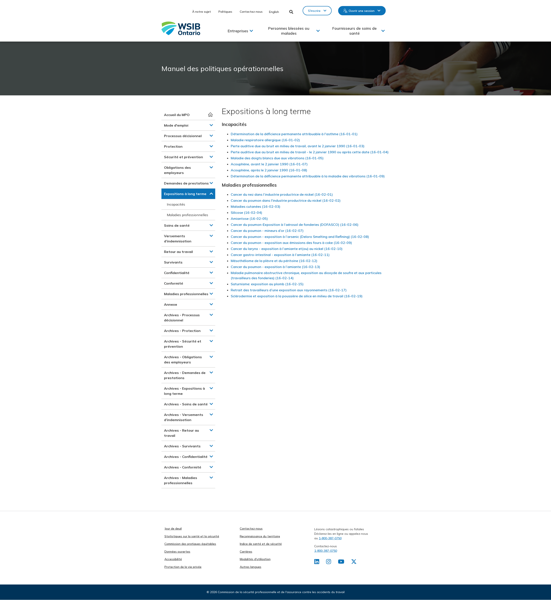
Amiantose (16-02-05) (249, 218)
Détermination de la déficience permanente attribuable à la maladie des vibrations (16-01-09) (308, 176)
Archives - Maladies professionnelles (180, 480)
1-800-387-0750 (330, 538)
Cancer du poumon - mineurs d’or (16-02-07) (267, 230)
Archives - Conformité (182, 467)
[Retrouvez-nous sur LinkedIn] (316, 562)
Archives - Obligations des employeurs (183, 359)
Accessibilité (173, 559)
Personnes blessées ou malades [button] (288, 31)
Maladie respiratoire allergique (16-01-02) (265, 140)
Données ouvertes (177, 551)
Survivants (173, 262)
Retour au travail (178, 252)
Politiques (225, 12)
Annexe (170, 304)
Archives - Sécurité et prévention (182, 344)
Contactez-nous (251, 12)
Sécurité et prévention (183, 157)
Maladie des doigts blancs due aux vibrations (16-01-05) (277, 158)
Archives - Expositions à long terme (184, 391)
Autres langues (250, 567)
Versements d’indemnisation (177, 238)
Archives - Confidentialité (185, 456)
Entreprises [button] (238, 30)
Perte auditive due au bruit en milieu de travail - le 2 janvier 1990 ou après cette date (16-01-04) (309, 152)
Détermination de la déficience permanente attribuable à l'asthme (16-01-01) (294, 134)
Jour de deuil (173, 528)
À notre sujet (201, 12)
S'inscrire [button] (314, 11)
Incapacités (176, 204)
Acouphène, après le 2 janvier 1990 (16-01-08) (269, 170)
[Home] (180, 28)
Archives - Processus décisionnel (182, 317)
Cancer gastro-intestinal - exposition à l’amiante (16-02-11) (280, 255)
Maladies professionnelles (187, 215)
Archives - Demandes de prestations (185, 375)
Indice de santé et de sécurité (261, 544)
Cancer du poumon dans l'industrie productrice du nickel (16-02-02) (286, 200)
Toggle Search (291, 12)
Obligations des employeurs (177, 170)
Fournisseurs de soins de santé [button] (354, 31)
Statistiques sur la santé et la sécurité (191, 536)
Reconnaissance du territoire (260, 536)
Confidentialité (176, 273)
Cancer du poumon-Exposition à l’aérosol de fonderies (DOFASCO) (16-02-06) (294, 224)
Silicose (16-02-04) (246, 212)
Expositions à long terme (185, 194)
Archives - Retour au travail (181, 433)
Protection (173, 146)
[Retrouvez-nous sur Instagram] (328, 562)
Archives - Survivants (182, 446)
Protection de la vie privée (182, 567)
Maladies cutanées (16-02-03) (255, 206)
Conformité (173, 283)
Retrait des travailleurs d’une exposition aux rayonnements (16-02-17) (289, 290)
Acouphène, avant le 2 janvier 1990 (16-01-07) (269, 164)
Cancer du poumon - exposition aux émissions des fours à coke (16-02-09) (291, 242)
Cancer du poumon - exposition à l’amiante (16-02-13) (275, 267)
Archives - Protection (182, 331)
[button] (211, 125)
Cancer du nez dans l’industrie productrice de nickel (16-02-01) (282, 194)
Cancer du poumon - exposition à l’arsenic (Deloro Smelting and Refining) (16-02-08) (300, 236)
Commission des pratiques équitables (190, 544)
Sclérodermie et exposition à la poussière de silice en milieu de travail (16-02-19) (296, 296)
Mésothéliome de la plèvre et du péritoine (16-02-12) (274, 261)
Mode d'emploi (176, 125)
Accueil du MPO (177, 115)
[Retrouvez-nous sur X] (354, 562)
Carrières (246, 551)
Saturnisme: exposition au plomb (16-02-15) (267, 284)
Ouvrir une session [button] (362, 11)
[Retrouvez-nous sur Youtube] (341, 562)
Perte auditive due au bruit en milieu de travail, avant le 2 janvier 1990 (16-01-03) (297, 146)
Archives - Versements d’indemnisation (183, 417)
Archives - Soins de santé (186, 404)
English (274, 12)
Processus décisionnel (183, 136)
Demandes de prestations (186, 183)
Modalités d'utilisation (255, 559)
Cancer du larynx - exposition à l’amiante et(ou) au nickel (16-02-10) (286, 249)
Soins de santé (177, 225)
